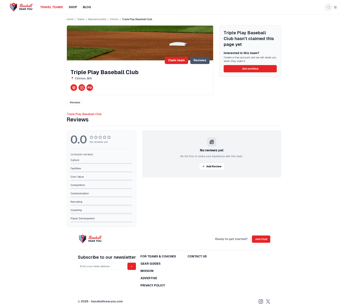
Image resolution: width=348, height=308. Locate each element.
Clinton (114, 19)
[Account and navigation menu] (331, 7)
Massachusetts (97, 19)
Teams (81, 19)
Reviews (200, 60)
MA (89, 78)
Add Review (213, 166)
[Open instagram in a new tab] (81, 87)
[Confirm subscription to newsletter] (131, 266)
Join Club (261, 239)
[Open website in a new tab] (74, 87)
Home (70, 19)
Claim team (176, 60)
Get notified (250, 68)
